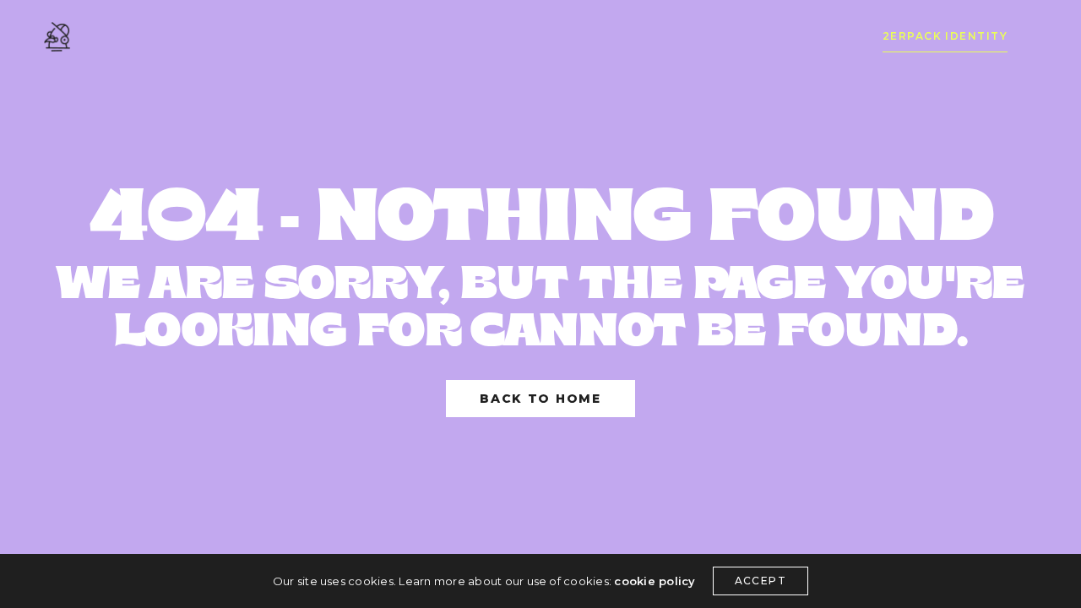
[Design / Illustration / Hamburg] (57, 37)
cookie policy (654, 581)
